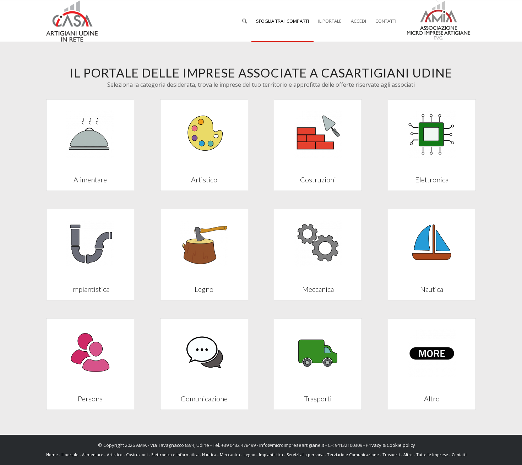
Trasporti (391, 454)
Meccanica (230, 454)
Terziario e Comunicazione (353, 454)
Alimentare (92, 454)
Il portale (70, 454)
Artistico (115, 454)
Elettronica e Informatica (175, 454)
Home (52, 454)
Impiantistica (271, 454)
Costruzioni (137, 454)
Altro (408, 454)
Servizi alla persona (305, 454)
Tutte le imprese (432, 454)
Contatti (459, 454)
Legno (249, 454)
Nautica (209, 454)
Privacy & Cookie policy (390, 445)
